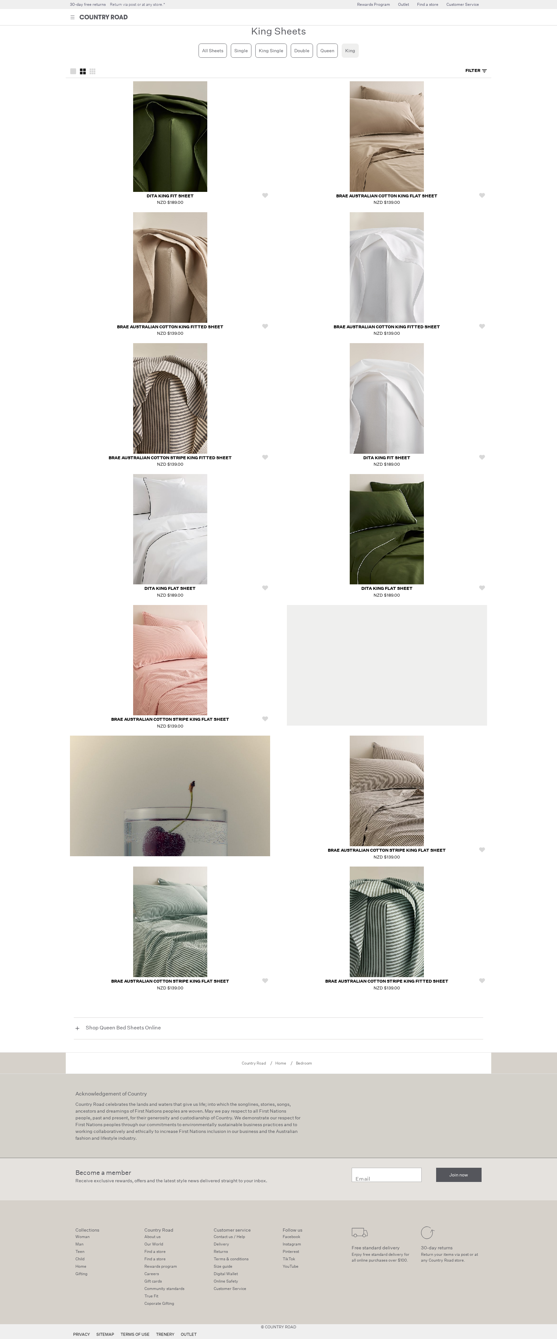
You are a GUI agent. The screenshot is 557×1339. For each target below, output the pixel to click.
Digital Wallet (226, 1273)
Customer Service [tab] (230, 1288)
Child (79, 1259)
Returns (221, 1251)
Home (80, 1266)
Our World (153, 1244)
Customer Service (462, 4)
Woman (82, 1236)
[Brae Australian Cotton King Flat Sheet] (387, 136)
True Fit (151, 1296)
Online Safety (226, 1281)
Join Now (464, 17)
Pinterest (291, 1251)
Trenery (165, 1334)
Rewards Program (373, 4)
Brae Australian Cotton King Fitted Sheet (170, 327)
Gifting (81, 1273)
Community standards (164, 1288)
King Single (271, 51)
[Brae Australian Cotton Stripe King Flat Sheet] (170, 660)
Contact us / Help (229, 1236)
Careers (151, 1273)
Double (301, 51)
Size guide (223, 1266)
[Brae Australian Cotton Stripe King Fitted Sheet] (170, 398)
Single (241, 51)
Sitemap (105, 1334)
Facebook (291, 1236)
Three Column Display (92, 71)
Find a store (427, 4)
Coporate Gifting (159, 1303)
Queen (327, 51)
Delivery (221, 1244)
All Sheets (212, 51)
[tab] (476, 70)
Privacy (81, 1334)
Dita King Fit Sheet (170, 196)
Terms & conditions (231, 1259)
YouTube (290, 1266)
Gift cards (153, 1281)
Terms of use (135, 1334)
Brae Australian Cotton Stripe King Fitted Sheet (170, 458)
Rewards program (160, 1266)
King (350, 51)
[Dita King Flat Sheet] (170, 529)
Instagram (292, 1244)
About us (152, 1236)
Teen (79, 1251)
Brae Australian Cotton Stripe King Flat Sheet (170, 719)
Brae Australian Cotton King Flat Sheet (386, 196)
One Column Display (73, 71)
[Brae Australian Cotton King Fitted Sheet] (170, 267)
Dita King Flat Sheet (170, 588)
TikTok (289, 1259)
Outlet (403, 4)
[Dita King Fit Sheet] (170, 136)
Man (79, 1244)
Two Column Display (83, 71)
